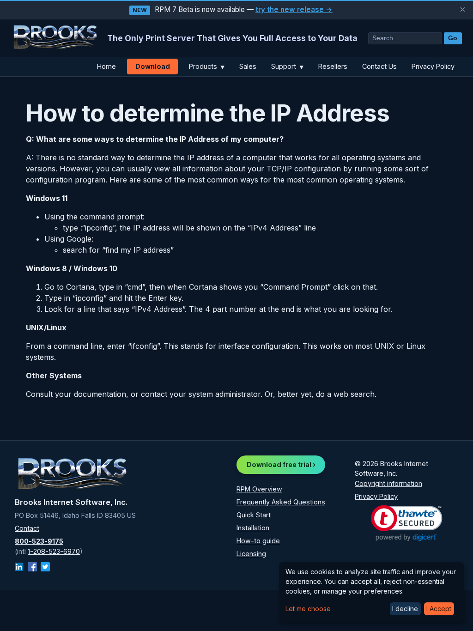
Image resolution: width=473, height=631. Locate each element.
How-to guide (258, 541)
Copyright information (388, 483)
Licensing (251, 554)
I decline (405, 609)
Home (106, 66)
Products (206, 66)
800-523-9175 (39, 541)
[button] (407, 523)
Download (152, 66)
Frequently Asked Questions (280, 502)
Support (287, 66)
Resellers (332, 66)
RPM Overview (259, 489)
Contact (27, 528)
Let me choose (308, 609)
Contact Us (379, 66)
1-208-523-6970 (54, 551)
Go (452, 38)
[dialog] (371, 592)
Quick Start (253, 515)
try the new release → (294, 9)
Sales (247, 66)
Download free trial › (281, 464)
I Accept (438, 609)
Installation (252, 528)
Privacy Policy (433, 66)
